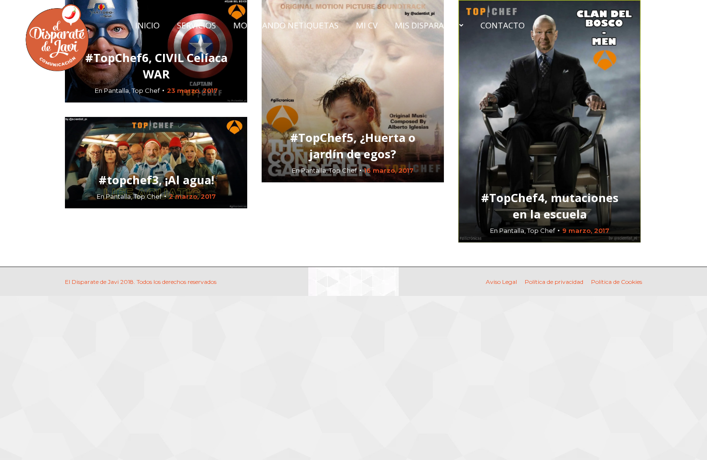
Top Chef (146, 90)
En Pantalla (112, 90)
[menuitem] (147, 25)
